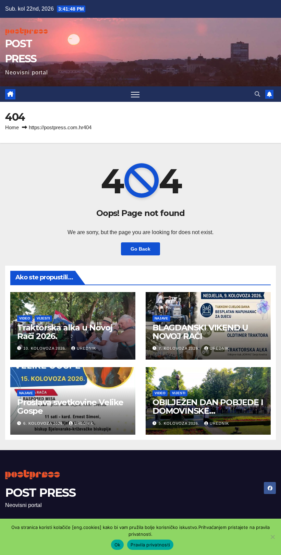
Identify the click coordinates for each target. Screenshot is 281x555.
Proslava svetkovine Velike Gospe (70, 406)
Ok (117, 544)
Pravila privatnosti (150, 544)
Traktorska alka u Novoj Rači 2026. (64, 332)
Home (12, 127)
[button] (257, 94)
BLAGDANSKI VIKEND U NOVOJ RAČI (200, 332)
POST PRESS (40, 492)
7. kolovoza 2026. (180, 348)
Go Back (140, 249)
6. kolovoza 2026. (44, 423)
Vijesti (43, 318)
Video (24, 318)
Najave (161, 318)
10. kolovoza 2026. (45, 348)
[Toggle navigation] (135, 94)
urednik (86, 348)
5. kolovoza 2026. (180, 423)
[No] (272, 536)
